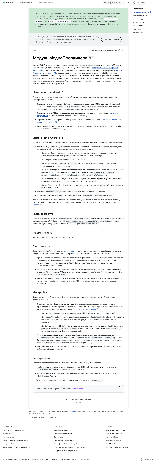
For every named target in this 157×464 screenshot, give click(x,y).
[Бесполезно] (122, 50)
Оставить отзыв (84, 459)
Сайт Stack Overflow (113, 444)
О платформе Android (10, 459)
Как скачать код (8, 437)
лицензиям (72, 411)
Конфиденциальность (68, 459)
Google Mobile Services (113, 440)
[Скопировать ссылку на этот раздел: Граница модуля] (56, 214)
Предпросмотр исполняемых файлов (15, 440)
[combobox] (114, 2)
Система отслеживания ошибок (117, 447)
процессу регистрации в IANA (84, 309)
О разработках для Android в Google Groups (69, 447)
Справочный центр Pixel (114, 434)
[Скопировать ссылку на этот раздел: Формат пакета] (54, 233)
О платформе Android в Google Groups (67, 444)
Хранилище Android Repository (13, 430)
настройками (69, 251)
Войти (152, 3)
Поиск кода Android (45, 3)
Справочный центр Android (115, 430)
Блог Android (58, 437)
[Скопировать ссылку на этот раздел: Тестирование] (53, 358)
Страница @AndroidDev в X (63, 434)
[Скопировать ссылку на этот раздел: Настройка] (49, 292)
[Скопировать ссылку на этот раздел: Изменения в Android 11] (65, 138)
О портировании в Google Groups (65, 451)
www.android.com (112, 437)
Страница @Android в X (62, 430)
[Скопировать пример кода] (122, 386)
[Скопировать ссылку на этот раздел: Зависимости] (52, 246)
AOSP (35, 50)
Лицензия (54, 459)
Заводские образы (9, 444)
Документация (24, 3)
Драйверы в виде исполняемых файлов (16, 447)
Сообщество (25, 459)
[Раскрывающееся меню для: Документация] (32, 2)
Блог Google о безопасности (64, 440)
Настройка (37, 205)
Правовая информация (40, 459)
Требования (7, 434)
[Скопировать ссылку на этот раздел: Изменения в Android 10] (65, 92)
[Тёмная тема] (120, 386)
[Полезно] (119, 50)
